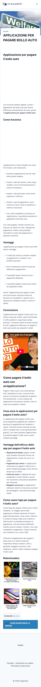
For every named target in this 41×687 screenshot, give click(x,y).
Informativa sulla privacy (20, 666)
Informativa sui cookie (24, 663)
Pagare (5, 31)
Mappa (20, 645)
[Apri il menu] (37, 3)
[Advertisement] (20, 82)
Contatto (10, 663)
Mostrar (16, 616)
